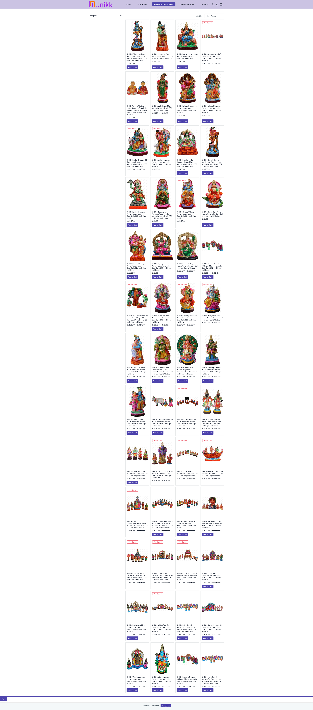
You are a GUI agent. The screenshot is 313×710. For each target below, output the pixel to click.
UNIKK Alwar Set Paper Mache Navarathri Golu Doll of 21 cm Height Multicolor (187, 473)
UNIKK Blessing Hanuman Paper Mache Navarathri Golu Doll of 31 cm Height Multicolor (212, 371)
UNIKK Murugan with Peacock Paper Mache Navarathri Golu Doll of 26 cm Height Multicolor (187, 371)
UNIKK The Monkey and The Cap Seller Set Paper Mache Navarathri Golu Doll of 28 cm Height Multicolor (137, 319)
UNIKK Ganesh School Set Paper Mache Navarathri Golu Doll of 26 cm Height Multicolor (186, 422)
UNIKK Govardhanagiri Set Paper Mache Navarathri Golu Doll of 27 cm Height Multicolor (212, 628)
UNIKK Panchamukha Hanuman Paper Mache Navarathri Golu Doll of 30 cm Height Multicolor (187, 163)
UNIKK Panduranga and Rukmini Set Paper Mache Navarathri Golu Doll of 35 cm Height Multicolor (212, 422)
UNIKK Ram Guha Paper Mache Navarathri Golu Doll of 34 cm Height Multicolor (162, 56)
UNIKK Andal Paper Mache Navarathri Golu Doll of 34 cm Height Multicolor (162, 108)
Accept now (166, 706)
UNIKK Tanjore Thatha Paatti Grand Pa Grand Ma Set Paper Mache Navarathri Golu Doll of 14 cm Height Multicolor (137, 110)
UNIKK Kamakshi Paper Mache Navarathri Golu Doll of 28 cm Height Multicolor (187, 266)
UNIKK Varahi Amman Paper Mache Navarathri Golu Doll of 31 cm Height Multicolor (161, 319)
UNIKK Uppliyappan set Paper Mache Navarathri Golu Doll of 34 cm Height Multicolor (136, 680)
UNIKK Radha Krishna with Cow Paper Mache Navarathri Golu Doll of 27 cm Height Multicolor (137, 163)
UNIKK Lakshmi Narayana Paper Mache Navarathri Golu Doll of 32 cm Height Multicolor (211, 109)
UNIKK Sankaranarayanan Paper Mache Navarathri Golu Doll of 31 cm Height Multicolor (161, 163)
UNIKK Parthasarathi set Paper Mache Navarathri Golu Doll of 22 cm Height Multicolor (136, 628)
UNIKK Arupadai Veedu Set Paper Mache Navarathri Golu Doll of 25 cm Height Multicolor (212, 57)
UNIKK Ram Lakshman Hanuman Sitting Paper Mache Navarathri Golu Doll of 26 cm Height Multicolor (162, 371)
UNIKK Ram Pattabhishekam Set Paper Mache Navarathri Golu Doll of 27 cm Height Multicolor (137, 524)
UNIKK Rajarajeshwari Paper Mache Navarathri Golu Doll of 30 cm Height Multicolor (161, 267)
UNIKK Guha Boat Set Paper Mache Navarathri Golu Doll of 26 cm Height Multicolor (212, 473)
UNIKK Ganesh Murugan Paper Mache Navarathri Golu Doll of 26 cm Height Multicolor (136, 267)
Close (3, 699)
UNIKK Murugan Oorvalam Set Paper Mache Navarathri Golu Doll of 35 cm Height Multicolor (187, 576)
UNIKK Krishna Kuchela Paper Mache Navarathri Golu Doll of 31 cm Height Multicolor (136, 371)
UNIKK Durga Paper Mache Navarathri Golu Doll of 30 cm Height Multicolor (187, 56)
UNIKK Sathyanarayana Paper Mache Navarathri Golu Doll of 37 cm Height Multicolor (161, 680)
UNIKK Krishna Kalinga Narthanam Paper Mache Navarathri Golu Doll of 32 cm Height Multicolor (137, 57)
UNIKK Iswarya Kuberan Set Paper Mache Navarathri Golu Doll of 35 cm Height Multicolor (162, 474)
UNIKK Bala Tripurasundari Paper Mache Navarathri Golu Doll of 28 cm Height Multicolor (187, 319)
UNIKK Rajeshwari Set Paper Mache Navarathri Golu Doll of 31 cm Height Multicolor (211, 576)
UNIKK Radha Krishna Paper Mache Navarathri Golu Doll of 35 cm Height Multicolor (136, 422)
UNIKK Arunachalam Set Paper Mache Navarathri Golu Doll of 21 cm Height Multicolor (186, 524)
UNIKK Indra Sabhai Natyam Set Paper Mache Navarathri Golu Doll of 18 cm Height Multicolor (187, 628)
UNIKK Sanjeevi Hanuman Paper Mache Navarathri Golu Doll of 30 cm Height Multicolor (136, 215)
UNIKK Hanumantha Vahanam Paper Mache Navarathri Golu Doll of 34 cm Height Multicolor (162, 215)
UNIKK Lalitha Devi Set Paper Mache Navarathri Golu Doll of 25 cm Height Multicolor (161, 628)
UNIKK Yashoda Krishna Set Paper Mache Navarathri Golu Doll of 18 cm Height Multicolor (162, 422)
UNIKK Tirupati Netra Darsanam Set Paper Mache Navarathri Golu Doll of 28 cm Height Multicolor (162, 576)
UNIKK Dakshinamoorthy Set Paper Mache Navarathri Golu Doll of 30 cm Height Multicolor (212, 524)
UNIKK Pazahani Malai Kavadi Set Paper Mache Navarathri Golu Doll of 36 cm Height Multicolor (137, 576)
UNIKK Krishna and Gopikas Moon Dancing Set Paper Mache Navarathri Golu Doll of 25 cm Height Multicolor (162, 524)
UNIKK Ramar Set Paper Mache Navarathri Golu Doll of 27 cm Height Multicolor (137, 473)
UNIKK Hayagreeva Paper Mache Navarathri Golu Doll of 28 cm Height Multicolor (212, 318)
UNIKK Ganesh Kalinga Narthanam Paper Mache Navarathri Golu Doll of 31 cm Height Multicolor (212, 163)
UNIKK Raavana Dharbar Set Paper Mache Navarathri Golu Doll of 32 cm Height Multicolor (212, 267)
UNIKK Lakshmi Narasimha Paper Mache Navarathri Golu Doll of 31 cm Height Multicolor (187, 109)
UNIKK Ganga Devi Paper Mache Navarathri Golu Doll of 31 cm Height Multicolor (212, 214)
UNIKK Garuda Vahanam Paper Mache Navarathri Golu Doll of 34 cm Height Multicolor (186, 215)
